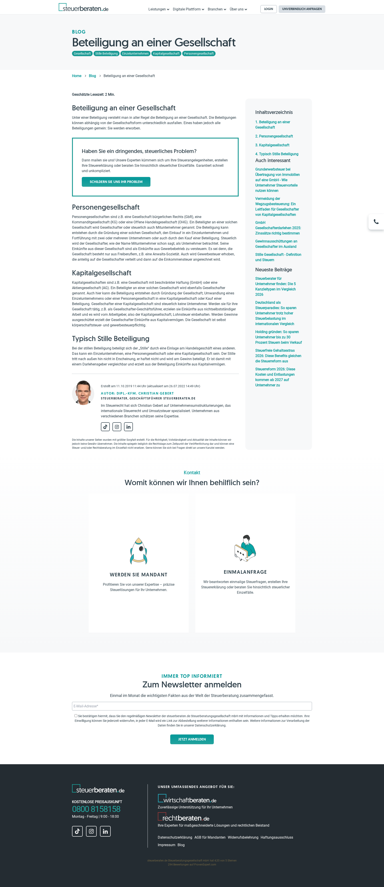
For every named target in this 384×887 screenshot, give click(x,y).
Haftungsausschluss (277, 837)
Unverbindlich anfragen (302, 9)
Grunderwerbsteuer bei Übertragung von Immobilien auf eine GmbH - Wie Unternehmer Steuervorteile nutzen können (277, 180)
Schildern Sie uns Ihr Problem (116, 181)
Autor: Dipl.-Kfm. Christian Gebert (137, 393)
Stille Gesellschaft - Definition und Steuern (278, 257)
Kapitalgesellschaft (166, 53)
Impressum (166, 845)
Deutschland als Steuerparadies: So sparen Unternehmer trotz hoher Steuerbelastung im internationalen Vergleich (275, 313)
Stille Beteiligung (106, 53)
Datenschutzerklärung (210, 725)
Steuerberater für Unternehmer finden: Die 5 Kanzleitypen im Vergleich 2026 (275, 286)
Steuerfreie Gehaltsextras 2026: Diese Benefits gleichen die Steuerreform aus (278, 355)
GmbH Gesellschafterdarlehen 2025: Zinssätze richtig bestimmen (278, 227)
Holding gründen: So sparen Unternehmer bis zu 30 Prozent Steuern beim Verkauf (278, 337)
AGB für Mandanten (210, 837)
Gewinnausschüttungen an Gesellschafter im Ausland (276, 244)
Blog (181, 845)
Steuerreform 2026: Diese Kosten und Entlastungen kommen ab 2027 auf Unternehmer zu (275, 377)
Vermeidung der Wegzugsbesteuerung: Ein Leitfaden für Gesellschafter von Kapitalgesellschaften (277, 206)
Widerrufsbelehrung (243, 837)
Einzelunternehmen (135, 53)
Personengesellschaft (199, 53)
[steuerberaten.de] (83, 7)
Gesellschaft (82, 53)
